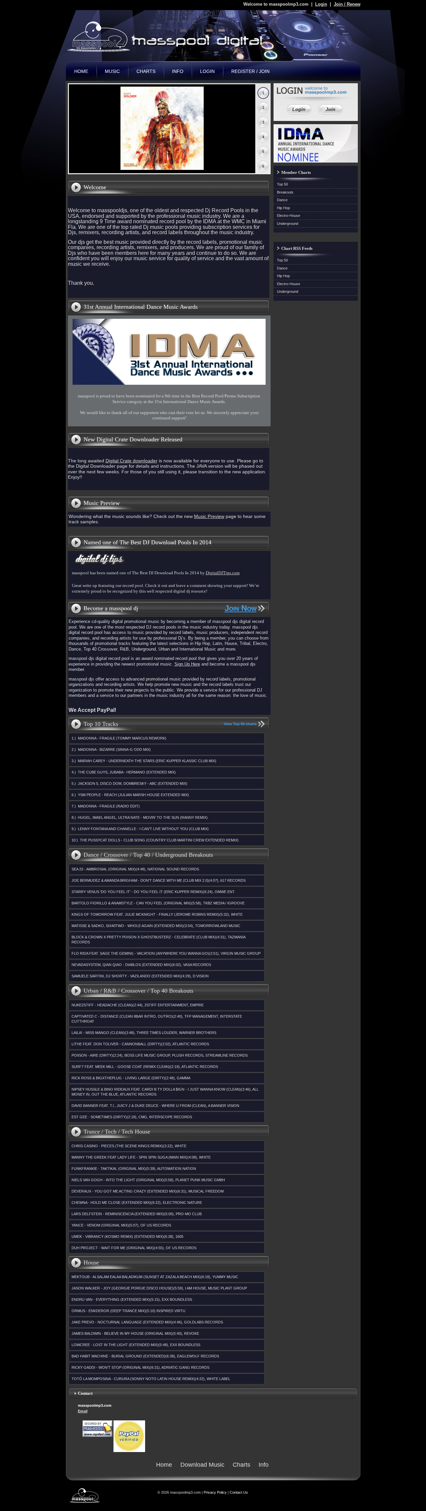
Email (83, 1411)
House (91, 1262)
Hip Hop (283, 208)
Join (330, 109)
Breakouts (285, 192)
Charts (145, 71)
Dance (282, 200)
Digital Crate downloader (131, 460)
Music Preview (209, 516)
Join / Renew (347, 4)
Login (321, 4)
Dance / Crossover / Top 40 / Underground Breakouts (148, 854)
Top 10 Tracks (101, 724)
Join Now (241, 608)
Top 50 (282, 184)
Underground (287, 224)
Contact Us (239, 1492)
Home (81, 71)
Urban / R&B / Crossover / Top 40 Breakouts (138, 990)
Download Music (202, 1464)
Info (177, 71)
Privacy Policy (215, 1492)
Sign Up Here (187, 664)
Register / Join (250, 71)
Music (112, 71)
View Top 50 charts (240, 724)
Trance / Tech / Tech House (117, 1131)
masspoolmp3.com (169, 36)
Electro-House (288, 216)
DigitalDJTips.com (223, 572)
